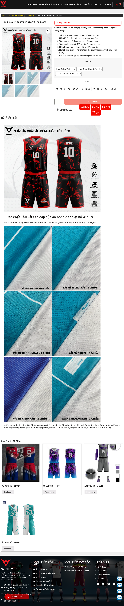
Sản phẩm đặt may (48, 4)
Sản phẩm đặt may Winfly (16, 16)
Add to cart (93, 101)
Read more (8, 492)
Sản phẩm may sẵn (70, 4)
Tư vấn (86, 4)
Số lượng (88, 81)
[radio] (65, 69)
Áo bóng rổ (30, 16)
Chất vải (88, 61)
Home (4, 16)
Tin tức (97, 4)
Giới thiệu (32, 4)
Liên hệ (107, 4)
